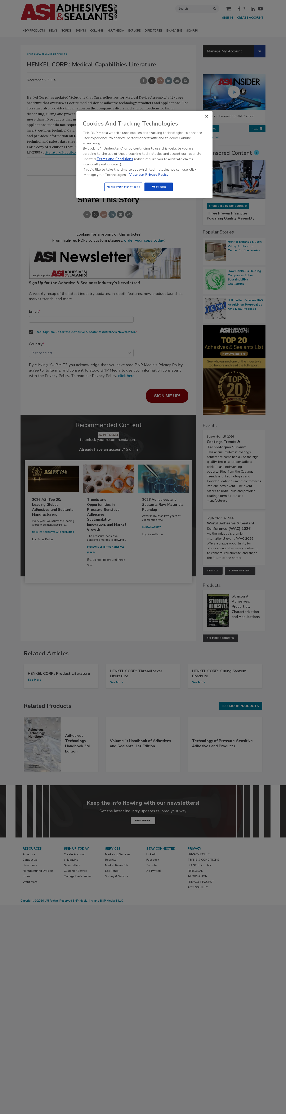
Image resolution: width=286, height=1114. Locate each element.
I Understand (158, 186)
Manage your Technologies (123, 186)
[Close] (206, 116)
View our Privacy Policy (148, 174)
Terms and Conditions (115, 159)
